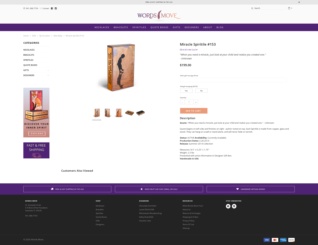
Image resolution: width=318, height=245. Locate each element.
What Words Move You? (193, 205)
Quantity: (183, 98)
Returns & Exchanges (191, 213)
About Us (187, 209)
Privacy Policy (188, 220)
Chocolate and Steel (147, 205)
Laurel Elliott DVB (146, 209)
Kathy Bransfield (146, 217)
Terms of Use (188, 224)
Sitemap (186, 228)
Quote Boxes (30, 65)
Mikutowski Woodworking (150, 213)
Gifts (176, 27)
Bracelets (28, 55)
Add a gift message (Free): (189, 76)
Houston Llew (145, 220)
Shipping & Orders (190, 217)
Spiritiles (28, 60)
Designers (192, 27)
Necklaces (29, 49)
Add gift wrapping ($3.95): (189, 86)
